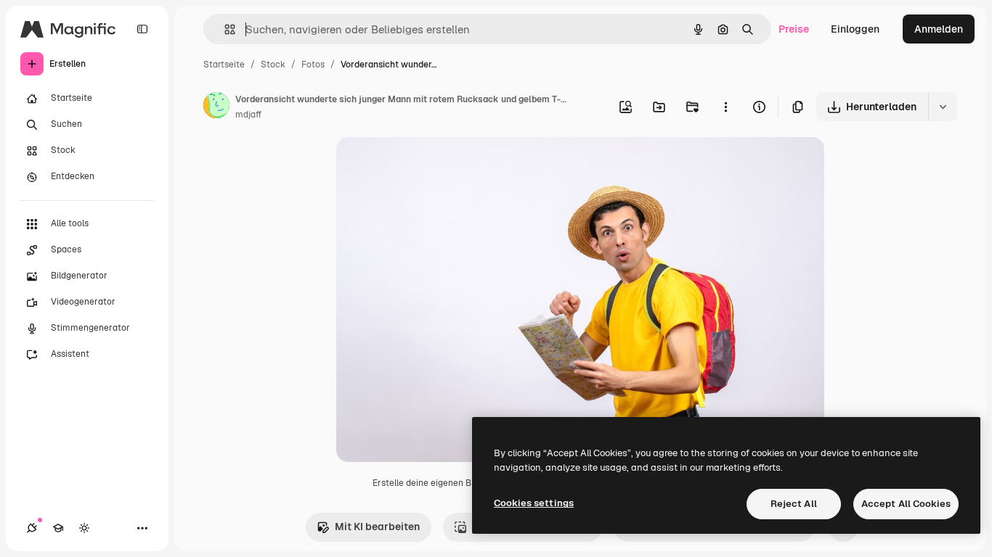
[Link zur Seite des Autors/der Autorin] (216, 107)
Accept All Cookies (906, 504)
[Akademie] (58, 528)
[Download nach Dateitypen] (942, 106)
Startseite (224, 64)
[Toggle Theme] (84, 528)
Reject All (794, 504)
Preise (793, 29)
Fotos (313, 64)
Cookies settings (534, 503)
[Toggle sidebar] (142, 29)
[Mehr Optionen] (725, 106)
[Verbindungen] (32, 528)
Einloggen (855, 29)
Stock (273, 64)
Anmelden (938, 29)
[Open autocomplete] (224, 29)
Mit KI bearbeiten (377, 526)
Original (429, 165)
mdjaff (248, 114)
